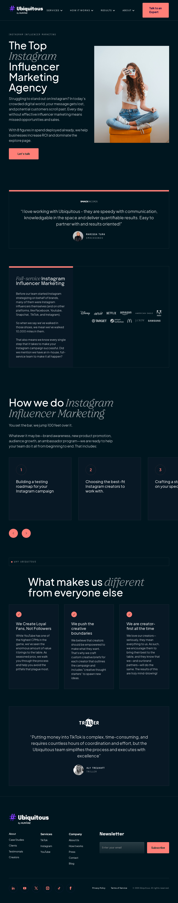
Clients (13, 845)
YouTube (45, 851)
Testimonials (16, 851)
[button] (54, 10)
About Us (74, 840)
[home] (26, 10)
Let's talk (24, 154)
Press (72, 851)
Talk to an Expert (155, 10)
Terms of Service (119, 888)
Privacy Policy (98, 888)
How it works (76, 846)
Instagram (46, 846)
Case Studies (16, 839)
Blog (71, 863)
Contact (73, 857)
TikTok (44, 840)
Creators (14, 857)
